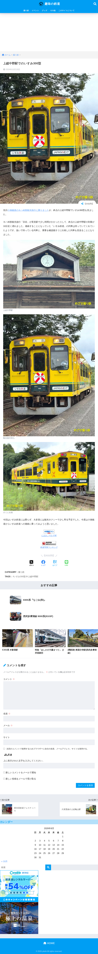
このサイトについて (66, 10)
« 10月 (4, 861)
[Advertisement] (49, 32)
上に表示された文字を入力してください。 (24, 761)
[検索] (48, 867)
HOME (50, 943)
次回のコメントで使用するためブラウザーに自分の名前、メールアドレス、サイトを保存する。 (48, 749)
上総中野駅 (33, 576)
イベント (35, 10)
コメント (9, 679)
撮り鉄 (26, 10)
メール (8, 725)
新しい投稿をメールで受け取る (21, 779)
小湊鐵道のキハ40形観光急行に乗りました (28, 210)
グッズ (44, 10)
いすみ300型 (20, 576)
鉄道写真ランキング (49, 547)
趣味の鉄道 (52, 3)
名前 (6, 713)
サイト (6, 737)
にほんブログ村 (49, 535)
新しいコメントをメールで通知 (21, 772)
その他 (53, 10)
